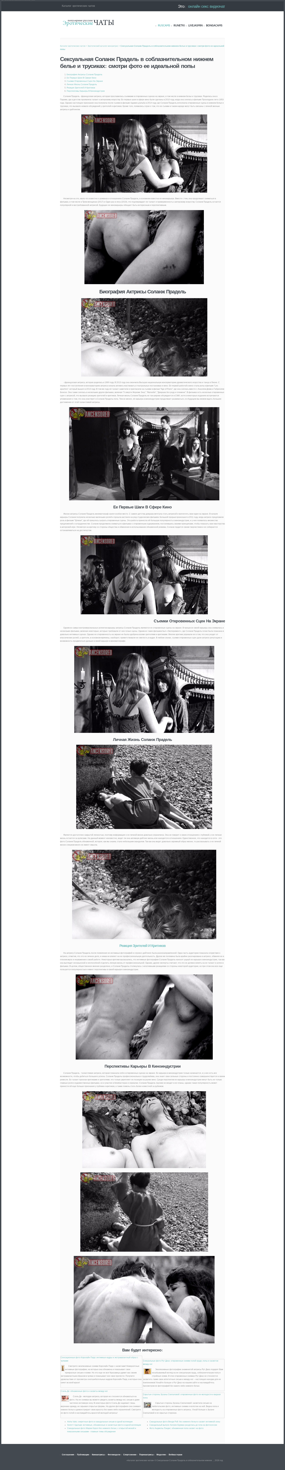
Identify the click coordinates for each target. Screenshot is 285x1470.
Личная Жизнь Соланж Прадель (82, 84)
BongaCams (214, 25)
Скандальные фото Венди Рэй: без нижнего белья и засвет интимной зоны (184, 1422)
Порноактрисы (146, 1455)
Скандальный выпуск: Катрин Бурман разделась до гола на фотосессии (183, 1425)
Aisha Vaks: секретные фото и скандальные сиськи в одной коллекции (100, 1422)
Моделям (161, 1455)
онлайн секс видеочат (206, 6)
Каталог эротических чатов (88, 22)
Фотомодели (114, 1455)
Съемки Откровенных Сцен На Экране (85, 81)
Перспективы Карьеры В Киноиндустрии (86, 91)
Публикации (83, 1455)
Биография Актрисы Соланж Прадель (84, 74)
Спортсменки (129, 1455)
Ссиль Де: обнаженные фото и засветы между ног (84, 1391)
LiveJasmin (195, 25)
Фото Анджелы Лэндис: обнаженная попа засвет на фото (176, 1428)
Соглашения (68, 1455)
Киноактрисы (98, 1455)
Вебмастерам (175, 1455)
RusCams (164, 25)
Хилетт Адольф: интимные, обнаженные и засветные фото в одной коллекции (104, 1425)
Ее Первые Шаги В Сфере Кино (81, 78)
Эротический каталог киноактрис (102, 46)
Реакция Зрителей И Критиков (81, 88)
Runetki (179, 25)
